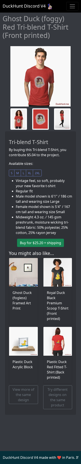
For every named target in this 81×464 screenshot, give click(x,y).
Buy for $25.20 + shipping (40, 242)
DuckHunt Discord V (24, 6)
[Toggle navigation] (72, 6)
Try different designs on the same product (58, 397)
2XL (37, 173)
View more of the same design (23, 394)
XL (29, 173)
